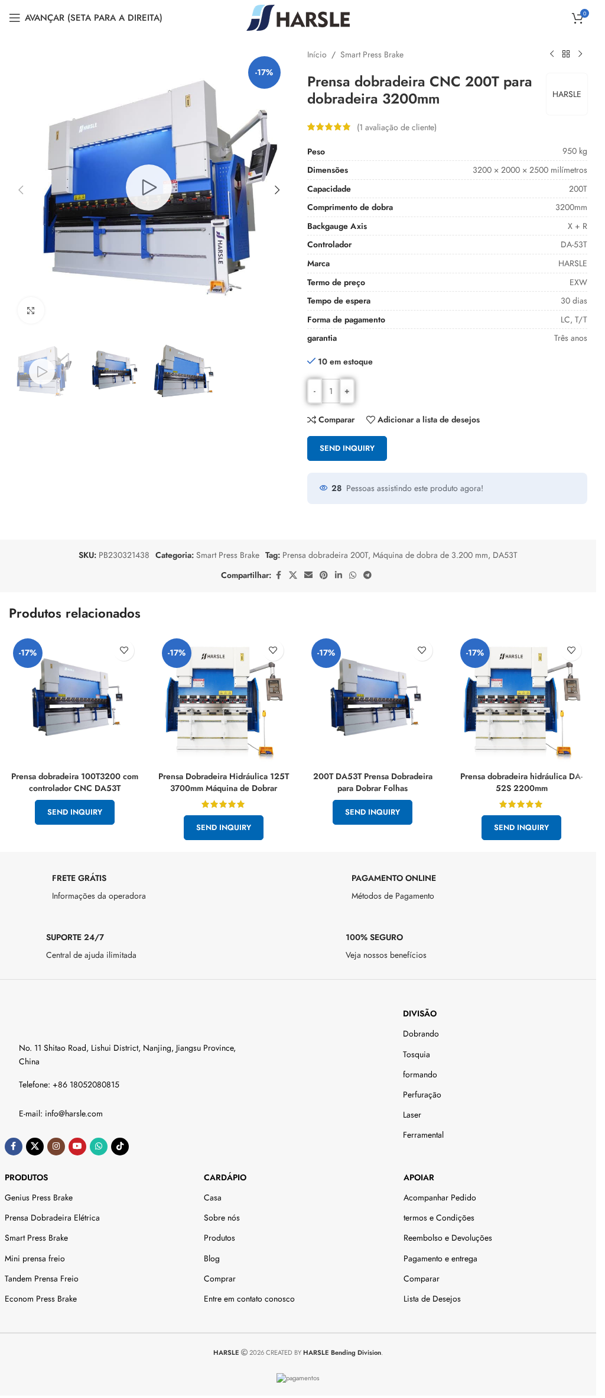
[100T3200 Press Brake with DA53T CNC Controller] (74, 700)
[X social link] (293, 575)
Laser (412, 1115)
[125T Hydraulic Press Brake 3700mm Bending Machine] (223, 700)
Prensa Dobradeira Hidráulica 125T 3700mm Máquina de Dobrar (223, 782)
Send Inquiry (347, 448)
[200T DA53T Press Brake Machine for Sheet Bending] (372, 700)
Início (317, 54)
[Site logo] (298, 16)
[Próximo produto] (580, 54)
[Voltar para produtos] (566, 54)
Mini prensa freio (35, 1258)
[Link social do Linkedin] (338, 575)
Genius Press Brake (39, 1197)
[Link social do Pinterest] (323, 575)
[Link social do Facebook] (278, 575)
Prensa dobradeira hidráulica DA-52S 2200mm (521, 782)
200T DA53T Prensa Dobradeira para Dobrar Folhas (372, 782)
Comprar (220, 1278)
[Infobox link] (148, 890)
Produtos (26, 1177)
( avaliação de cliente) (397, 127)
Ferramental (423, 1135)
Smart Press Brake (372, 54)
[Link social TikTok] (120, 1146)
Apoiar (419, 1177)
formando (420, 1074)
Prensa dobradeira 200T (325, 555)
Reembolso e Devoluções (448, 1238)
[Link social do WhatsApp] (353, 575)
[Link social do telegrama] (367, 575)
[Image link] (56, 1015)
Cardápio (225, 1177)
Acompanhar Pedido (440, 1197)
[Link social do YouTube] (77, 1146)
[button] (20, 188)
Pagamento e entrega (440, 1258)
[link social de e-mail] (308, 575)
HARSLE (566, 94)
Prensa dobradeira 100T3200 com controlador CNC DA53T (74, 782)
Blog (212, 1258)
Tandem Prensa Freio (42, 1278)
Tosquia (416, 1054)
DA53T (505, 555)
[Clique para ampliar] (31, 306)
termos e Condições (439, 1217)
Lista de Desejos (432, 1299)
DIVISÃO (420, 1013)
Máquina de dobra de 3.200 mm (430, 555)
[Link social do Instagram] (56, 1146)
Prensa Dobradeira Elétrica (52, 1217)
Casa (213, 1197)
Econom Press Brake (41, 1299)
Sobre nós (222, 1217)
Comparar (422, 1278)
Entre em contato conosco (249, 1299)
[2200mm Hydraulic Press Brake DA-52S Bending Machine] (521, 700)
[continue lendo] (552, 54)
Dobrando (421, 1033)
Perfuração (422, 1094)
